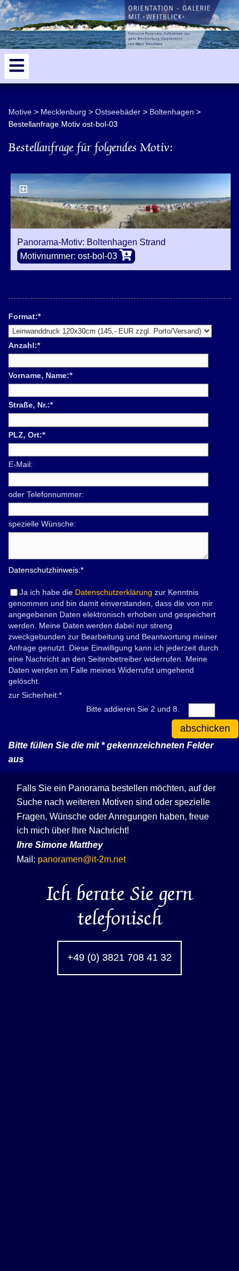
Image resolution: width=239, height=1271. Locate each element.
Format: (24, 316)
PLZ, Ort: (26, 434)
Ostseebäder (118, 111)
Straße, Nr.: (30, 404)
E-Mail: (20, 464)
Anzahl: (24, 345)
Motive (20, 111)
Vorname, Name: (40, 375)
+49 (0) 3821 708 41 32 (119, 957)
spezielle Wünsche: (42, 523)
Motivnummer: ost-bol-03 (70, 256)
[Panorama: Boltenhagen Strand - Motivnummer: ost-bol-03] (121, 201)
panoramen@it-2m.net (82, 859)
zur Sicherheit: (35, 694)
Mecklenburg (63, 111)
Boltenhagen (172, 111)
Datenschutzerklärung (113, 592)
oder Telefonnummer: (46, 494)
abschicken (205, 728)
